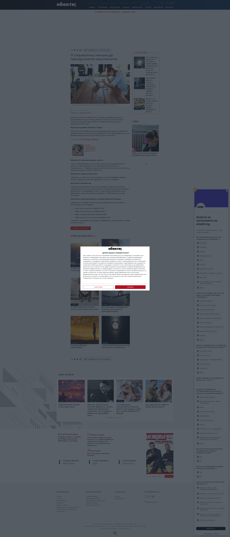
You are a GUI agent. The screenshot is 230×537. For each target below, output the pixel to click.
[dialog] (115, 268)
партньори (98, 255)
